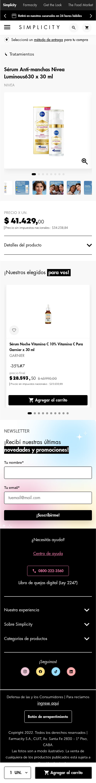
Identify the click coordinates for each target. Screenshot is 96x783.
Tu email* (12, 488)
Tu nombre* (14, 462)
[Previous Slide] (5, 16)
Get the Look (53, 5)
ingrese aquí (48, 703)
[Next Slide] (91, 16)
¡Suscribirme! (48, 515)
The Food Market (80, 5)
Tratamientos (21, 54)
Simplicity (9, 5)
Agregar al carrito (51, 400)
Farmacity (30, 5)
